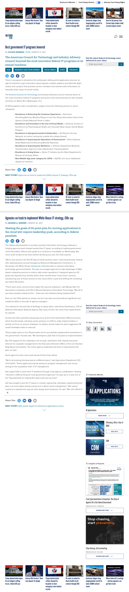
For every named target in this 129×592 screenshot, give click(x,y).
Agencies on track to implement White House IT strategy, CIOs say (47, 175)
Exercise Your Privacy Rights (114, 2)
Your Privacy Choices (87, 2)
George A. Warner (17, 223)
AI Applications (91, 410)
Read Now (102, 416)
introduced (35, 266)
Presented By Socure (94, 552)
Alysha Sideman (16, 52)
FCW (28, 52)
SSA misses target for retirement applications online (41, 406)
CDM (107, 440)
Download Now (102, 510)
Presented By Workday (95, 506)
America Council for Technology (23, 94)
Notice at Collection (67, 2)
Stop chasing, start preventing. (96, 548)
